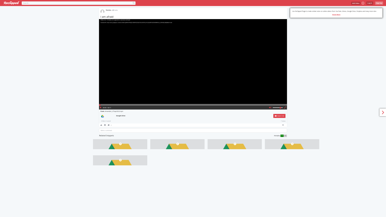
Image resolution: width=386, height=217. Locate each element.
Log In (369, 3)
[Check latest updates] (363, 3)
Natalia (108, 10)
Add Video (355, 3)
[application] (193, 61)
